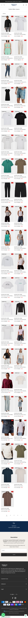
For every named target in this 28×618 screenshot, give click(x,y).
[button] (1, 5)
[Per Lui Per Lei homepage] (14, 5)
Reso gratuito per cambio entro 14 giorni (13, 1)
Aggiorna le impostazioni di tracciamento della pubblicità (14, 611)
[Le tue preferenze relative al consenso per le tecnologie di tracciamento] (25, 615)
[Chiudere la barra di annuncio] (27, 1)
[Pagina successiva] (21, 515)
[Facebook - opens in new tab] (12, 598)
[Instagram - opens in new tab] (15, 598)
